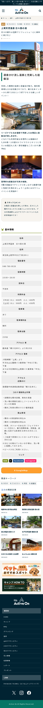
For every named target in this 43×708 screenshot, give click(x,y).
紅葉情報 (7, 661)
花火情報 (7, 656)
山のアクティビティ (11, 641)
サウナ (28, 24)
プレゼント (8, 670)
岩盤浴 (36, 24)
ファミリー (12, 24)
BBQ (5, 627)
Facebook (18, 461)
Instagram (30, 461)
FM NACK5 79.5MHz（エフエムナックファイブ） (22, 684)
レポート (7, 665)
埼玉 (20, 24)
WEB (5, 461)
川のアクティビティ (11, 646)
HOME (6, 617)
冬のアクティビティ (11, 651)
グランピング (8, 631)
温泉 (3, 24)
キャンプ (7, 622)
